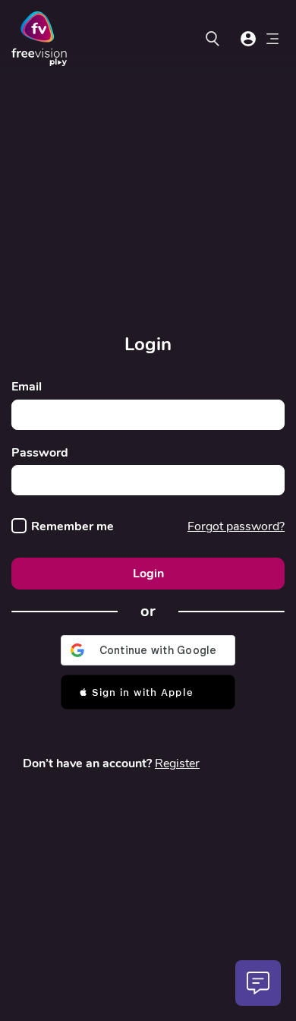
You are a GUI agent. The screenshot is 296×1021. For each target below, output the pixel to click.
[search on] (212, 38)
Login (148, 573)
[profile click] (248, 39)
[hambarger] (272, 41)
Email (26, 387)
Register (177, 763)
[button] (148, 692)
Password (39, 453)
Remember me (72, 527)
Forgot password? (236, 526)
